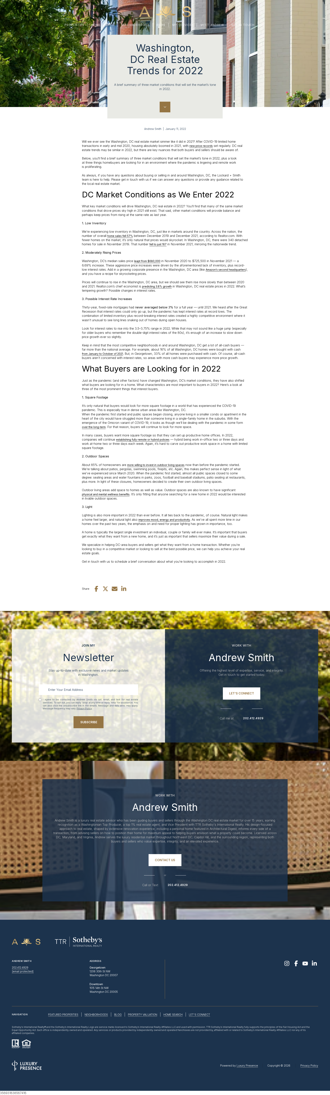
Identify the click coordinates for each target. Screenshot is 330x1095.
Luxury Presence (247, 1065)
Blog (161, 25)
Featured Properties (63, 1014)
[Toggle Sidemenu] (261, 25)
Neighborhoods (135, 25)
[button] (241, 693)
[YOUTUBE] (305, 963)
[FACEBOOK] (296, 963)
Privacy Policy (84, 708)
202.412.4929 (253, 718)
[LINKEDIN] (314, 963)
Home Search (103, 25)
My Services (183, 25)
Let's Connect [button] (199, 1014)
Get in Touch (243, 25)
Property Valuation (142, 1014)
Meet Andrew (212, 25)
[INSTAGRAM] (287, 963)
